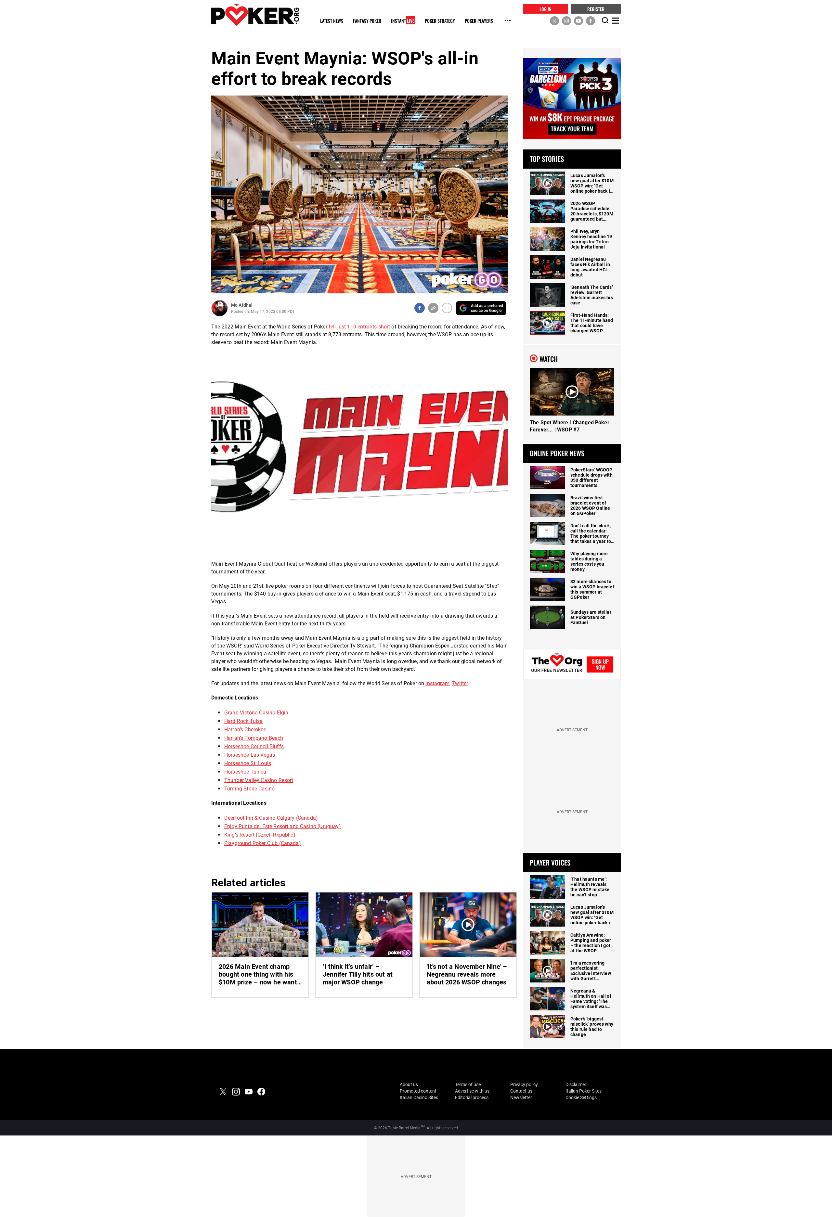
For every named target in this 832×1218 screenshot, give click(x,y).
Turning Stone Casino (249, 789)
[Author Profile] (219, 308)
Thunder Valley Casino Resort (258, 780)
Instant (402, 21)
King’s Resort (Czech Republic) (259, 835)
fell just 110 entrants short (359, 327)
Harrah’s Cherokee (245, 729)
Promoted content (418, 1091)
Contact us (521, 1091)
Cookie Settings (581, 1097)
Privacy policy (524, 1084)
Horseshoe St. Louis (247, 763)
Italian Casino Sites (419, 1097)
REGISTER (595, 9)
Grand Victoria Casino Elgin (256, 713)
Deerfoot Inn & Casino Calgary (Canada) (271, 818)
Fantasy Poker (367, 21)
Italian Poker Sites (584, 1091)
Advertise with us (472, 1091)
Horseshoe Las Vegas (249, 755)
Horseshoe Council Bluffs (254, 746)
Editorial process (471, 1097)
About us (409, 1084)
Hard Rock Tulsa (243, 721)
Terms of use (468, 1084)
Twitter (460, 683)
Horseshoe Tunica (245, 772)
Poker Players (479, 21)
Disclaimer (576, 1084)
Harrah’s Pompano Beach (253, 738)
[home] (255, 15)
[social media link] (554, 20)
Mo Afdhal (242, 305)
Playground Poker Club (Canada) (262, 843)
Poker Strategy (440, 21)
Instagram (437, 683)
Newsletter (521, 1097)
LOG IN (546, 9)
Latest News (331, 21)
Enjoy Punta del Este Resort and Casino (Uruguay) (282, 826)
